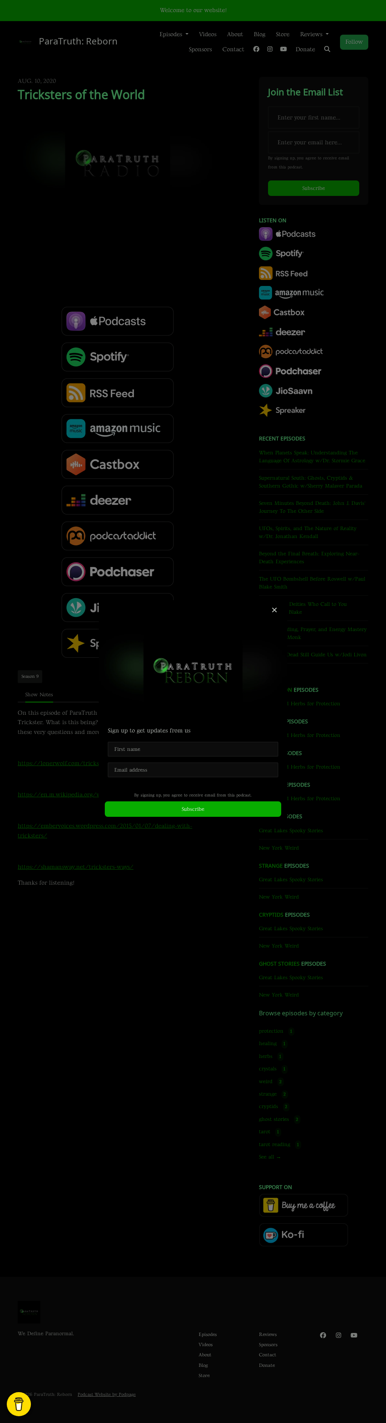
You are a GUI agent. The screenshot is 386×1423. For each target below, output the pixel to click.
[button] (274, 610)
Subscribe (193, 809)
